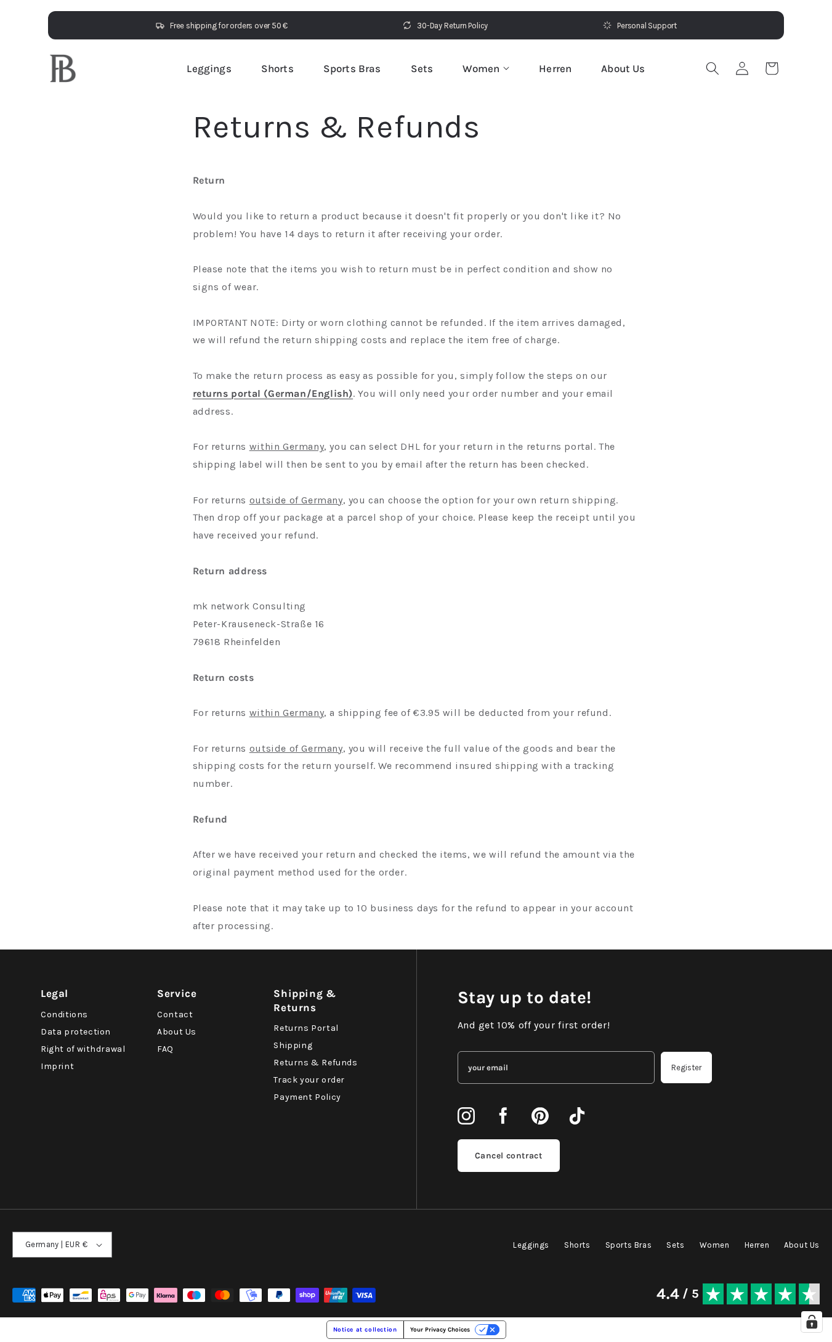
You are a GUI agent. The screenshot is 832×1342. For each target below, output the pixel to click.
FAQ (165, 1049)
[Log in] (742, 68)
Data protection (76, 1032)
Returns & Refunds (315, 1062)
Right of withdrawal (83, 1049)
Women (480, 68)
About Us (623, 68)
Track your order (309, 1080)
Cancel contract (509, 1155)
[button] (771, 68)
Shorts (277, 68)
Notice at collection (365, 1329)
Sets (422, 68)
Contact (175, 1014)
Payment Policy (307, 1097)
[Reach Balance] (63, 68)
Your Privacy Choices (440, 1329)
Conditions (64, 1014)
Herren (555, 68)
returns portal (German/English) (273, 393)
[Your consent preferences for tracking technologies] (811, 1321)
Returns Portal (305, 1028)
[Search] (712, 68)
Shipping (292, 1045)
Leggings (209, 68)
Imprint (57, 1066)
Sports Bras (352, 68)
